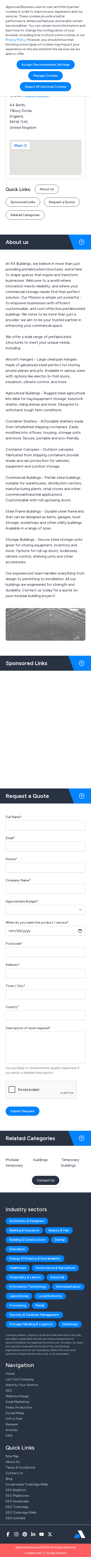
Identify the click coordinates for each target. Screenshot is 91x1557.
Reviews (12, 1424)
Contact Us (45, 1180)
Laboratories (19, 1296)
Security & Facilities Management (34, 1315)
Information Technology (27, 1287)
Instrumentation (68, 1287)
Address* (13, 965)
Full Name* (14, 817)
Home (10, 1374)
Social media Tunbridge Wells (27, 1484)
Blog (9, 1479)
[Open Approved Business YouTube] (41, 1534)
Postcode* (14, 944)
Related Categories (25, 215)
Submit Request (22, 1111)
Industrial (57, 1277)
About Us (47, 189)
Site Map (12, 1456)
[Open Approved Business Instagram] (16, 1534)
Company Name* (18, 880)
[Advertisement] (45, 727)
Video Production (19, 1407)
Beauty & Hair (59, 1230)
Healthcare (17, 1268)
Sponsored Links (22, 202)
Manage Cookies (45, 76)
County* (12, 1007)
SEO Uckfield (15, 1518)
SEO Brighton (16, 1490)
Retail (39, 1305)
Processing (17, 1305)
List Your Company (20, 1379)
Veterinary (70, 1324)
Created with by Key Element (45, 1553)
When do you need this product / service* (37, 923)
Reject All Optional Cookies (45, 87)
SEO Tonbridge (17, 1507)
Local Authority (50, 1296)
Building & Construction (27, 1240)
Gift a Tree (14, 1419)
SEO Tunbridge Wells (21, 1513)
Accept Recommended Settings (45, 65)
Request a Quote (62, 202)
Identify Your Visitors (22, 1385)
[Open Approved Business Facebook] (8, 1534)
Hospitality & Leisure (25, 1277)
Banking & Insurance (24, 1230)
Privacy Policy (15, 40)
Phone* (11, 859)
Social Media (15, 1413)
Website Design (17, 1396)
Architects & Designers (26, 1221)
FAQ (9, 1436)
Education (17, 1249)
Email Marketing (17, 1402)
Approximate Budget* (22, 901)
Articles (12, 1430)
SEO (9, 1391)
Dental (60, 1240)
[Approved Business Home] (79, 1534)
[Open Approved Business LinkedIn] (33, 1534)
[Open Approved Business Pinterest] (24, 1534)
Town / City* (15, 986)
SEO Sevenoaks (17, 1501)
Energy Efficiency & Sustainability (35, 1258)
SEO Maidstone (17, 1496)
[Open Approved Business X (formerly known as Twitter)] (50, 1534)
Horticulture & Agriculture (55, 1268)
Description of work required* (28, 1028)
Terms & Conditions (20, 1467)
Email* (10, 838)
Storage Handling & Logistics (31, 1324)
